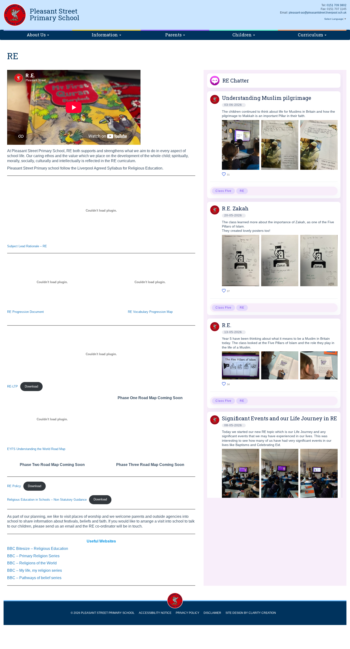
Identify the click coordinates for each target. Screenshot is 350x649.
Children (242, 35)
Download (31, 386)
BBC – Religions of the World (32, 563)
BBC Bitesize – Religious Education (37, 549)
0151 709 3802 (336, 5)
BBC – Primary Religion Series (33, 556)
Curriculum (311, 35)
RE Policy (14, 486)
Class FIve (223, 191)
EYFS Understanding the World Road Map (36, 449)
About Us (37, 35)
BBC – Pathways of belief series (34, 578)
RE (242, 191)
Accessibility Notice (155, 612)
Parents (174, 35)
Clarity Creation (262, 612)
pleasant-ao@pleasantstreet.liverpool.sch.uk (317, 12)
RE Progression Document (25, 312)
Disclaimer (212, 612)
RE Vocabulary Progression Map (150, 312)
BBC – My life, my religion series (34, 570)
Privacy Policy (187, 612)
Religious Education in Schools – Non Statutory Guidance (47, 499)
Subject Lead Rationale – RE (27, 246)
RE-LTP (12, 386)
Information (105, 35)
